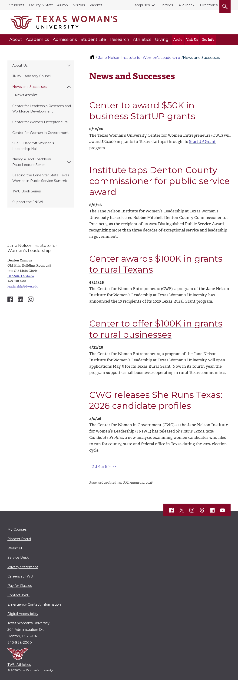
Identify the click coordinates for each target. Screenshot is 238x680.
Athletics (142, 39)
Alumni (63, 5)
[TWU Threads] (202, 510)
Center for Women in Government (40, 133)
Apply (177, 39)
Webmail (14, 548)
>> (114, 466)
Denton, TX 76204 (20, 276)
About (15, 39)
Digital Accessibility (22, 614)
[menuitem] (40, 65)
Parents (95, 5)
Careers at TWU (20, 576)
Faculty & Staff (41, 5)
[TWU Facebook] (171, 510)
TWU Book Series (26, 191)
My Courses (16, 529)
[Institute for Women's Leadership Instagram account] (30, 299)
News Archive (26, 95)
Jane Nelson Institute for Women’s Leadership (139, 57)
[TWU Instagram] (192, 510)
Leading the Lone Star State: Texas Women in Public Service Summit (40, 178)
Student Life (93, 39)
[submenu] (68, 65)
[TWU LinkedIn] (212, 510)
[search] (225, 5)
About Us (19, 65)
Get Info (208, 39)
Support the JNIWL (28, 202)
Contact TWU (18, 595)
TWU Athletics (19, 665)
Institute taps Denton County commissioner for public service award (159, 181)
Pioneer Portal (19, 539)
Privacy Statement (22, 567)
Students (16, 5)
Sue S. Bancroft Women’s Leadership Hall (33, 146)
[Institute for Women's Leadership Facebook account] (10, 299)
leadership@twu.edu (22, 286)
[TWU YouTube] (222, 510)
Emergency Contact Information (34, 604)
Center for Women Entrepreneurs (39, 122)
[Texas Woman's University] (64, 22)
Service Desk (18, 557)
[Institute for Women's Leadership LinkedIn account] (20, 299)
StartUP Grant (202, 141)
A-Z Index (186, 5)
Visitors (79, 5)
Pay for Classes (19, 586)
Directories (209, 5)
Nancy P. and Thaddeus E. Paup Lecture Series (33, 162)
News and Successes (29, 87)
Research (119, 39)
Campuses (141, 5)
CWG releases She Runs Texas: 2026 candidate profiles (155, 400)
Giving (162, 39)
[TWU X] (182, 510)
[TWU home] (93, 57)
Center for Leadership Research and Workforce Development (41, 108)
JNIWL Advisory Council (31, 76)
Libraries (166, 5)
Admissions (65, 39)
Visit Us (192, 39)
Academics (37, 39)
